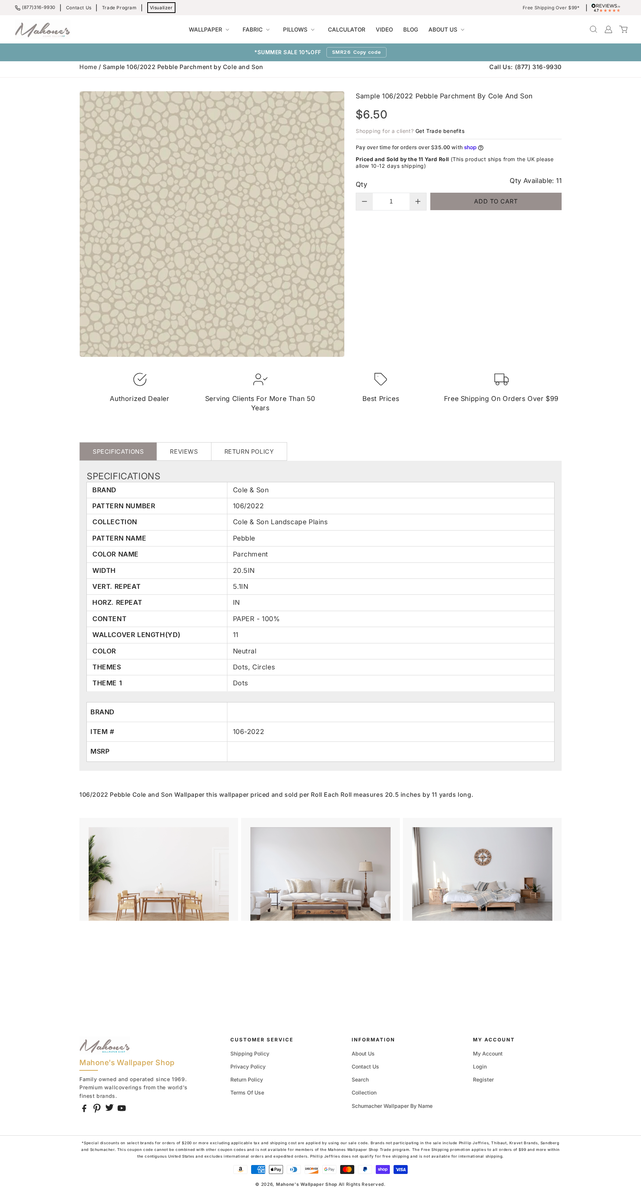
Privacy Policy (248, 1066)
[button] (210, 29)
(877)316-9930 (39, 7)
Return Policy (246, 1079)
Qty (361, 184)
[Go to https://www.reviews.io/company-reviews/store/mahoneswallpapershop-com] (607, 7)
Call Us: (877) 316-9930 (525, 67)
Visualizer (161, 7)
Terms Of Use (247, 1092)
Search (360, 1079)
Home (88, 67)
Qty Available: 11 (536, 181)
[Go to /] (42, 29)
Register (483, 1079)
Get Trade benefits (440, 131)
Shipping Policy (249, 1053)
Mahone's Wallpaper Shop (306, 1184)
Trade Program (119, 7)
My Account (488, 1053)
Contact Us (79, 7)
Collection (364, 1092)
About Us (363, 1053)
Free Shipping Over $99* (551, 8)
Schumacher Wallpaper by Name (392, 1106)
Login (480, 1066)
